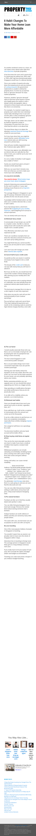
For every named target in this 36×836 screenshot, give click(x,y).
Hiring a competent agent (23, 751)
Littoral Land (7, 810)
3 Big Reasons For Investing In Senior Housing (16, 798)
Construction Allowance (10, 802)
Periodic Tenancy (8, 804)
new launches (8, 71)
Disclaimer (25, 825)
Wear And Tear (8, 809)
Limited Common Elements (11, 812)
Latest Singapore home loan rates (8, 753)
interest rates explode (15, 251)
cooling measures (11, 87)
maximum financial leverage (19, 131)
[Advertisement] (18, 53)
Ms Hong (8, 32)
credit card (19, 265)
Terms (16, 825)
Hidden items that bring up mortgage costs (16, 754)
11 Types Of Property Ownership (12, 790)
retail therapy (18, 481)
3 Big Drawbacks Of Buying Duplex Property (15, 785)
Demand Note (8, 807)
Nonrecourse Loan (9, 806)
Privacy (20, 825)
